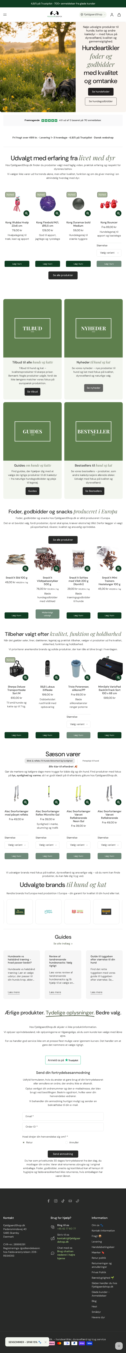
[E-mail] (70, 1201)
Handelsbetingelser (103, 1247)
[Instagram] (55, 1201)
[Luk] (45, 1342)
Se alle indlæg (61, 943)
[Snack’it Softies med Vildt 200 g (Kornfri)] (78, 559)
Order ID (32, 1126)
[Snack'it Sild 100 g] (16, 559)
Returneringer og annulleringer (102, 1265)
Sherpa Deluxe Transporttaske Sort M (16, 690)
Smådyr (96, 1312)
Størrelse (102, 245)
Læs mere (14, 992)
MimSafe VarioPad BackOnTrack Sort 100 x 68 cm (109, 690)
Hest (94, 1306)
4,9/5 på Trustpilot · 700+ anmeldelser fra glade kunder (63, 3)
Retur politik (99, 1258)
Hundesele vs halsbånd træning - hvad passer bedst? (20, 959)
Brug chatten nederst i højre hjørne (66, 1255)
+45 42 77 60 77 (66, 1228)
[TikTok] (63, 1201)
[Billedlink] (20, 912)
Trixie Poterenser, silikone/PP (78, 688)
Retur (29, 1142)
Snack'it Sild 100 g (16, 577)
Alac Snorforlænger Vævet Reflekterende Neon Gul (78, 816)
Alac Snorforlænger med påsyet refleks (16, 813)
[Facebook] (48, 1201)
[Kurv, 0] (119, 14)
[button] (5, 14)
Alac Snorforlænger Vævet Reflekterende (109, 815)
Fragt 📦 (97, 1236)
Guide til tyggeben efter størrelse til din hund (103, 959)
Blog (94, 1301)
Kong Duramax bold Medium (78, 224)
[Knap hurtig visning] (26, 213)
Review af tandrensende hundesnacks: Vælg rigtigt (60, 961)
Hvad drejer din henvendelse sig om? (45, 1136)
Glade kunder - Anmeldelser (101, 1293)
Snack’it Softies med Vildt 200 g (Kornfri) (78, 581)
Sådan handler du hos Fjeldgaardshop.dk (104, 1285)
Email (30, 1116)
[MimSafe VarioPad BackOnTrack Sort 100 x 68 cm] (109, 668)
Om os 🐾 (97, 1225)
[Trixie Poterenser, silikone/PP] (78, 668)
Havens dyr (98, 1317)
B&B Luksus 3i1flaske (47, 688)
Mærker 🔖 (98, 1252)
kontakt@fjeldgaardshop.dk (68, 1240)
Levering (97, 1241)
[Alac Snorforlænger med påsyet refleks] (16, 793)
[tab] (36, 570)
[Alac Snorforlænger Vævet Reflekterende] (109, 793)
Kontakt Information (103, 1230)
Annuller (74, 1142)
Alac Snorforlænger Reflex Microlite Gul (47, 813)
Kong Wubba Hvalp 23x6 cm (17, 224)
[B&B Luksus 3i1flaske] (47, 668)
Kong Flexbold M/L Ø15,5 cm (47, 224)
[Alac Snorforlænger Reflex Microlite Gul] (47, 793)
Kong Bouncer (109, 222)
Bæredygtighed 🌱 (103, 1277)
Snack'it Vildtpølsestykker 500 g (47, 581)
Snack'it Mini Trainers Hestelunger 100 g (109, 581)
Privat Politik (99, 1272)
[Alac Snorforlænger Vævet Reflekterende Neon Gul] (78, 793)
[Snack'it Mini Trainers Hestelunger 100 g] (109, 559)
